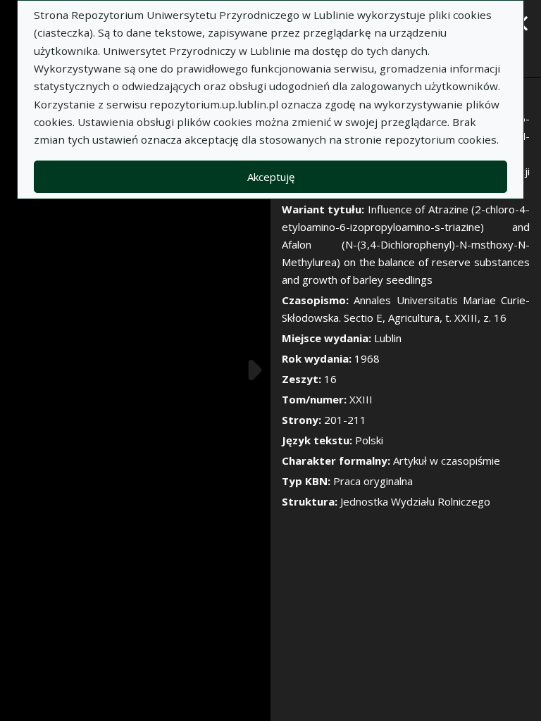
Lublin (388, 338)
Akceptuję (270, 177)
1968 (367, 358)
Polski (369, 440)
